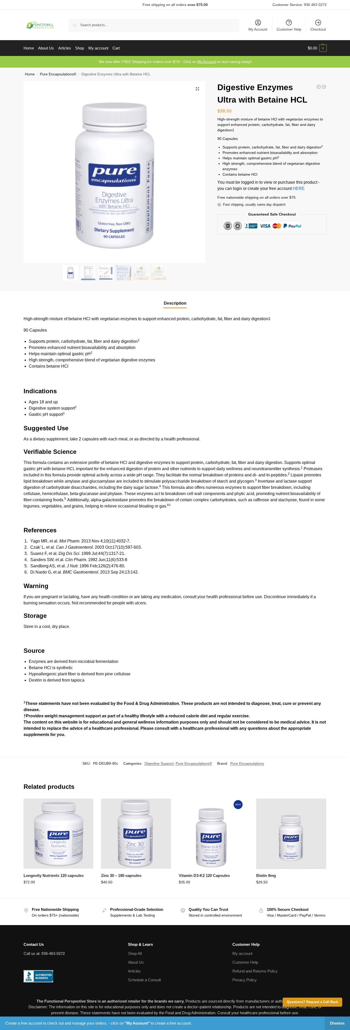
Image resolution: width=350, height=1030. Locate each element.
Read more (58, 893)
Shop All (135, 953)
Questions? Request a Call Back (312, 1002)
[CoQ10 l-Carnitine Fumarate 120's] (318, 86)
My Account (257, 29)
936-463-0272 (53, 953)
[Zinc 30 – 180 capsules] (136, 834)
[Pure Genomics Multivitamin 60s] (323, 86)
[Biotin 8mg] (291, 834)
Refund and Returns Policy (255, 971)
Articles (134, 971)
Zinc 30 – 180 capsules (121, 875)
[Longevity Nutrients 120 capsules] (59, 834)
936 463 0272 (315, 5)
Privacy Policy (244, 980)
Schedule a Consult (144, 980)
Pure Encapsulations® (58, 74)
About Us (136, 962)
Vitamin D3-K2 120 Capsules (204, 875)
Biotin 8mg (266, 875)
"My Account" (137, 1023)
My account (242, 953)
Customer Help (289, 29)
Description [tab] (175, 303)
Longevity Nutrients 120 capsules (54, 875)
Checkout (318, 29)
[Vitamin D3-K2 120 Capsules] (214, 834)
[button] (317, 48)
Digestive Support (159, 763)
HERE (299, 188)
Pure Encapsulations (247, 763)
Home (30, 74)
